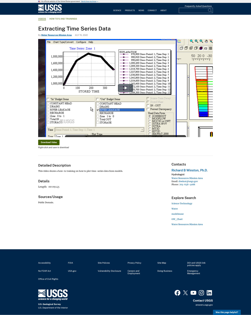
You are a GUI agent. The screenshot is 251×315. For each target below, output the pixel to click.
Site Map (161, 263)
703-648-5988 (187, 184)
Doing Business (164, 271)
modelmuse (178, 214)
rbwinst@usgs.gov (188, 181)
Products (130, 10)
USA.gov (72, 271)
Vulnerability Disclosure (109, 271)
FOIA (70, 263)
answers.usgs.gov (204, 305)
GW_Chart (177, 219)
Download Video (49, 142)
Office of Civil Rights (48, 279)
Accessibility (44, 263)
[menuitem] (117, 8)
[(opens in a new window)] (177, 292)
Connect (152, 10)
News (141, 10)
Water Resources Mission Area (56, 35)
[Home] (50, 12)
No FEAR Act (44, 271)
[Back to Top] (241, 305)
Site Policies (104, 263)
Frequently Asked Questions (198, 6)
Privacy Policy (134, 263)
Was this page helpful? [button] (227, 312)
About (163, 10)
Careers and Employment (134, 272)
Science (117, 10)
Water (175, 208)
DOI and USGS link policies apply (196, 264)
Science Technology (182, 203)
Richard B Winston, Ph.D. (190, 170)
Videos (42, 19)
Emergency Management (193, 272)
